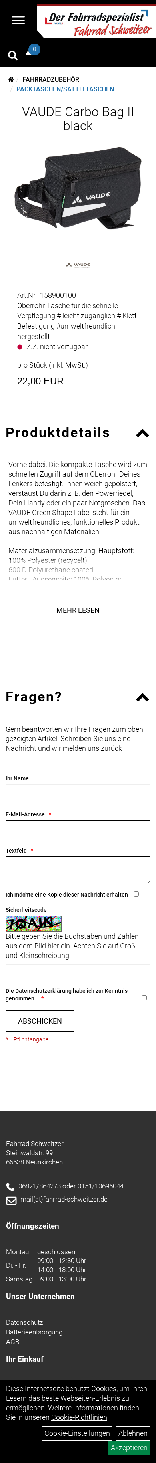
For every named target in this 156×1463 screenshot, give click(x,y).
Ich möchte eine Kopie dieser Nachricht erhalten (67, 894)
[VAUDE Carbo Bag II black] (78, 188)
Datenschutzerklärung (43, 991)
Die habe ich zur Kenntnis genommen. (67, 995)
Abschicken (40, 1021)
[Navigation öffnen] (18, 21)
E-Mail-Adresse (25, 814)
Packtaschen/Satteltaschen (65, 89)
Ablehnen (133, 1433)
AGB (12, 1342)
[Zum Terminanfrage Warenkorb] (30, 57)
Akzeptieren (129, 1447)
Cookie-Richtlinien (79, 1417)
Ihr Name (17, 778)
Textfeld (16, 850)
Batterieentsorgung (34, 1332)
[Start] (11, 79)
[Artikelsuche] (13, 56)
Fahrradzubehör (50, 79)
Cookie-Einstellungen (77, 1433)
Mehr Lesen (78, 610)
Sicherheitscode (26, 910)
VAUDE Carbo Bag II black (78, 118)
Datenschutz (24, 1322)
